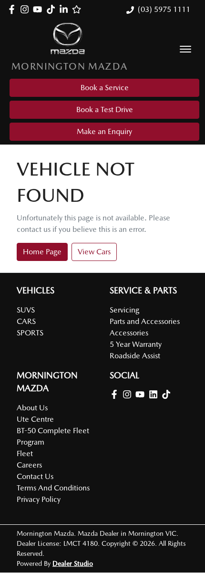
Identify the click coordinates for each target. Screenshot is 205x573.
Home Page (42, 251)
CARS (26, 321)
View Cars (94, 251)
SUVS (26, 309)
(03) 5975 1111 (164, 9)
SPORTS (30, 332)
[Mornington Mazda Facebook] (13, 9)
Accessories (129, 332)
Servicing (124, 309)
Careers (29, 464)
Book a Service (105, 87)
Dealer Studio (72, 563)
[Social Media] (52, 9)
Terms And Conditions (53, 487)
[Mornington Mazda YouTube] (39, 9)
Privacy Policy (39, 499)
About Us (32, 407)
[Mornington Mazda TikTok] (168, 394)
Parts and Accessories (145, 321)
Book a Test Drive (104, 109)
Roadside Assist (135, 355)
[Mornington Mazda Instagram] (26, 9)
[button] (185, 49)
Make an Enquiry (104, 131)
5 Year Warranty (136, 344)
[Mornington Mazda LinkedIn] (65, 9)
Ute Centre (35, 419)
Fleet (25, 453)
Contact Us (35, 476)
